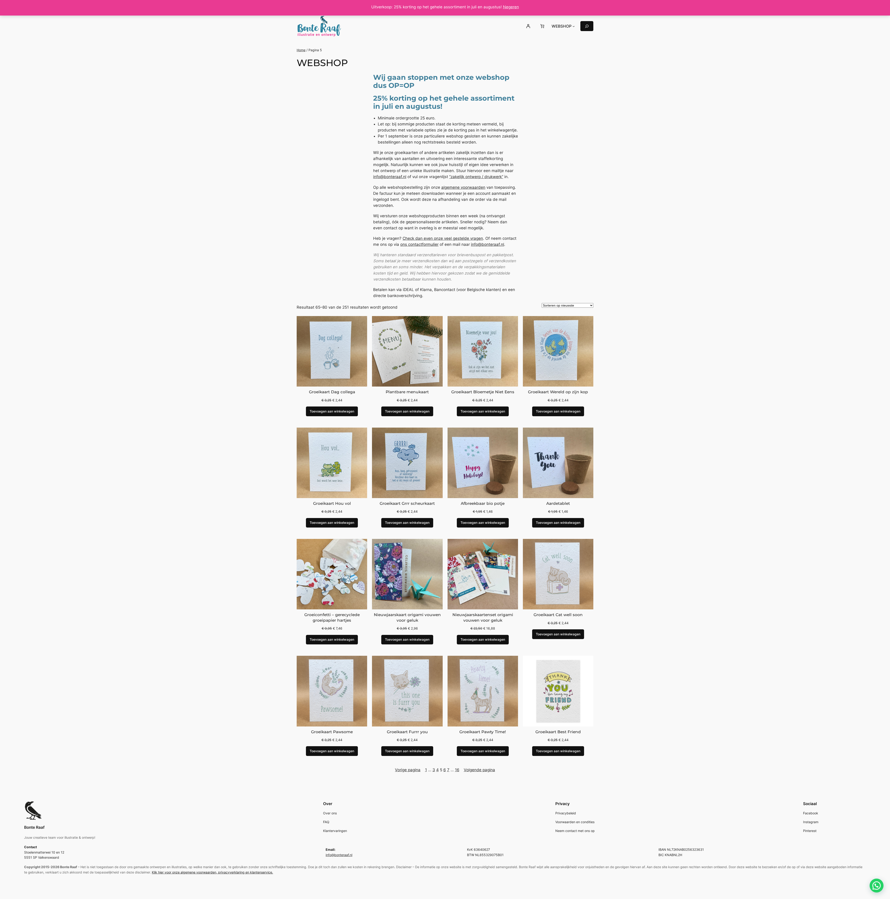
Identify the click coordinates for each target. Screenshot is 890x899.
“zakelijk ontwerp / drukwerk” (476, 176)
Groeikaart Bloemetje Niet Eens (482, 392)
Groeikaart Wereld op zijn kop (558, 392)
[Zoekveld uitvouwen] (586, 26)
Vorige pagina (407, 770)
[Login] (528, 26)
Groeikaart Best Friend (558, 731)
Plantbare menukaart (407, 392)
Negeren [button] (511, 7)
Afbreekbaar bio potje (483, 503)
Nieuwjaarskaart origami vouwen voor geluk (407, 617)
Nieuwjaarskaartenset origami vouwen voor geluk (482, 617)
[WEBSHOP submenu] (573, 26)
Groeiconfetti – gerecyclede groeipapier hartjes (332, 617)
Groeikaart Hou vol (332, 503)
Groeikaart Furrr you (407, 731)
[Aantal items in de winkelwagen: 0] (542, 26)
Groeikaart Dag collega (332, 392)
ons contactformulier (419, 244)
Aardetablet (558, 503)
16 (457, 770)
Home (301, 50)
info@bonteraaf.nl (389, 176)
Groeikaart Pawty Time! (482, 731)
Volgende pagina (479, 770)
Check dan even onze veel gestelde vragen (443, 238)
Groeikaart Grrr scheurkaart (407, 503)
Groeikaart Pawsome (332, 731)
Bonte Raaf (34, 827)
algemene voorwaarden (463, 187)
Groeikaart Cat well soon (558, 614)
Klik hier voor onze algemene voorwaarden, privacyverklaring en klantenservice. (212, 872)
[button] (877, 886)
